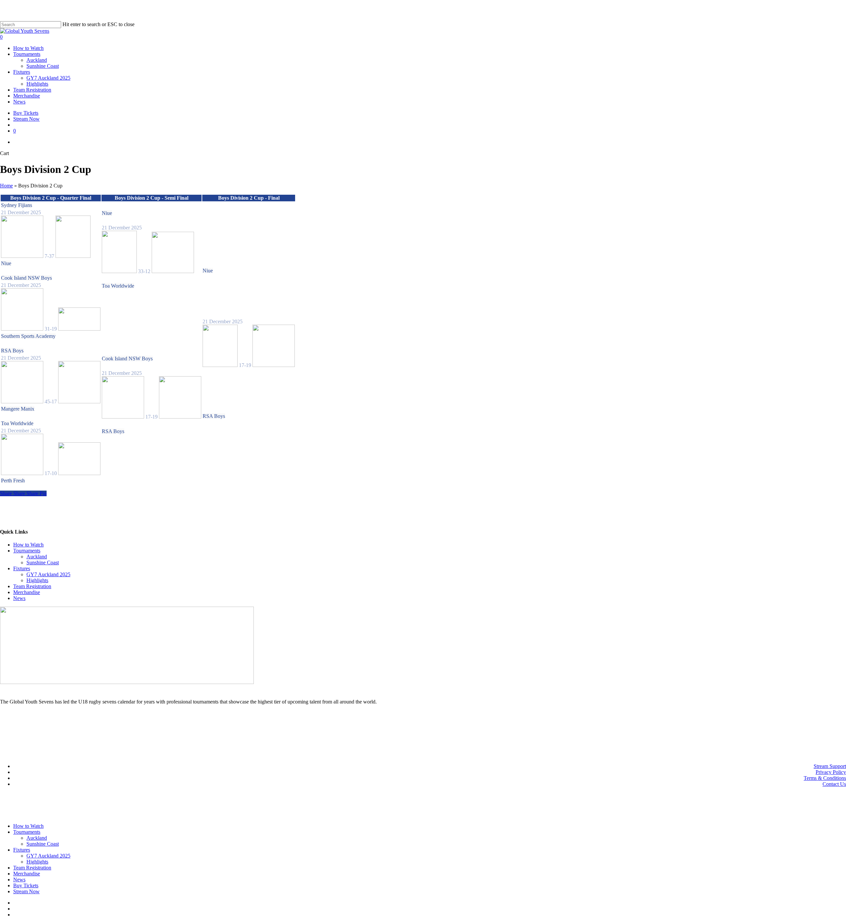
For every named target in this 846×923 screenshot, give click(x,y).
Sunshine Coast (42, 562)
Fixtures (21, 568)
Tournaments (26, 550)
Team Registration (32, 586)
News (19, 598)
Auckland (36, 556)
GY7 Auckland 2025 (48, 574)
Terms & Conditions (825, 778)
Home (6, 185)
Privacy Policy (831, 772)
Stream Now (26, 891)
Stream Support (830, 766)
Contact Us (834, 784)
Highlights (37, 580)
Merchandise (26, 592)
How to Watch (28, 544)
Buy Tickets (25, 885)
